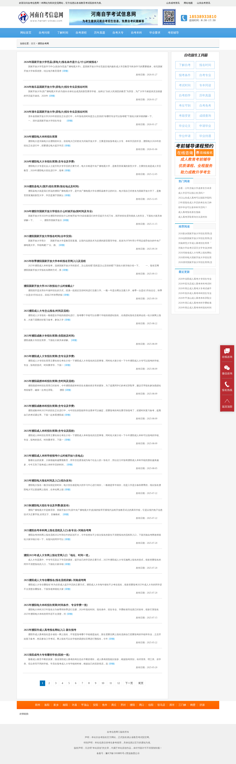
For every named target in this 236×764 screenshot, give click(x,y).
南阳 (65, 705)
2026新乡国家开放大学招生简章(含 (195, 233)
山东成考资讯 (173, 3)
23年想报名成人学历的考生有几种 (194, 202)
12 (118, 683)
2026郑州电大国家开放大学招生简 (194, 257)
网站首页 (25, 32)
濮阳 (132, 705)
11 (111, 683)
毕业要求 (154, 32)
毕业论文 (185, 125)
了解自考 (185, 65)
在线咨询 (227, 357)
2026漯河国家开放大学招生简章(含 (195, 262)
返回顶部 (227, 406)
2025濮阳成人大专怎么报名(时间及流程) (47, 310)
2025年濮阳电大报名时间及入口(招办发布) (48, 480)
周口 (141, 705)
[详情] (65, 71)
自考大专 (118, 32)
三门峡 (182, 705)
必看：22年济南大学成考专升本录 (194, 188)
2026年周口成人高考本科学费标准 (194, 303)
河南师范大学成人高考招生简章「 (194, 243)
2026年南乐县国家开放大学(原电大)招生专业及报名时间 (56, 87)
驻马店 (161, 705)
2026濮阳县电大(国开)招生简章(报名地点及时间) (51, 186)
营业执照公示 (133, 753)
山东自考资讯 (203, 3)
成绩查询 (205, 115)
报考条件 (185, 75)
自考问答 (44, 32)
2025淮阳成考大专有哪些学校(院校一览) (47, 654)
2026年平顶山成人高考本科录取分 (194, 298)
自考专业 (205, 75)
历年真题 (99, 32)
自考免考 (205, 105)
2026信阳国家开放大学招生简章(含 (195, 238)
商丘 (114, 705)
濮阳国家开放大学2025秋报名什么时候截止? (49, 286)
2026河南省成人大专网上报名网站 (194, 252)
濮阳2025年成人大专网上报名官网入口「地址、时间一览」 (57, 555)
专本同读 (205, 85)
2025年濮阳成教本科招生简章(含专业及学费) (49, 406)
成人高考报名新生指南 (189, 212)
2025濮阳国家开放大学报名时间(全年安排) (48, 236)
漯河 (171, 705)
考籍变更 (185, 115)
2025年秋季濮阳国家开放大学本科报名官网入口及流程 (55, 261)
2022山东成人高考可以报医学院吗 (194, 197)
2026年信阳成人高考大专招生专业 (194, 279)
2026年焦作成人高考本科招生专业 (194, 293)
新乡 (56, 705)
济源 (202, 705)
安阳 (95, 705)
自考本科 (136, 32)
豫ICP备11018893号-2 (115, 753)
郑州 (37, 705)
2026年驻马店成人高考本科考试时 (194, 283)
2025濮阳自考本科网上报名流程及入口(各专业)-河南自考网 (57, 530)
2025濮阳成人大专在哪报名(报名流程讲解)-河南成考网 (55, 580)
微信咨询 (227, 373)
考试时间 (185, 85)
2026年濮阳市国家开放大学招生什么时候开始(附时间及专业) (58, 211)
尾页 (140, 683)
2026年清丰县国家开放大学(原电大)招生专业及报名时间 (56, 111)
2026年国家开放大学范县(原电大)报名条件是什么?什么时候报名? (61, 62)
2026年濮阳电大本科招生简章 (40, 136)
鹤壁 (192, 705)
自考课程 (81, 32)
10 (103, 683)
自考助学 (185, 95)
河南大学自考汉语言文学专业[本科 (195, 248)
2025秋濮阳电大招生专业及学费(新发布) (47, 505)
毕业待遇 (205, 136)
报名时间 (205, 65)
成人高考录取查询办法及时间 (192, 217)
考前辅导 (173, 32)
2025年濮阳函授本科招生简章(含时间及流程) (49, 381)
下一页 (129, 683)
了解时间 (62, 32)
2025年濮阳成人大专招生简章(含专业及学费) (49, 356)
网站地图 (188, 3)
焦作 (104, 705)
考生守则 (185, 105)
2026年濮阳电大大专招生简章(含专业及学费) (49, 161)
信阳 (150, 705)
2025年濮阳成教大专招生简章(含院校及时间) (49, 335)
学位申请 (185, 136)
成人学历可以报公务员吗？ (191, 193)
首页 (33, 43)
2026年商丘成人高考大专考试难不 (194, 288)
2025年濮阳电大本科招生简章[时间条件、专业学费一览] (56, 605)
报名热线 (227, 390)
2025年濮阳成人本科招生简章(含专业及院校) (49, 430)
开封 (123, 705)
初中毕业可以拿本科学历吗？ (192, 207)
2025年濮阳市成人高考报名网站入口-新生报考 (50, 630)
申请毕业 (205, 125)
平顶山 (85, 705)
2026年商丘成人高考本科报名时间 (194, 307)
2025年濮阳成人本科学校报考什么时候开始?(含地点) (54, 455)
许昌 (74, 705)
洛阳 (46, 705)
